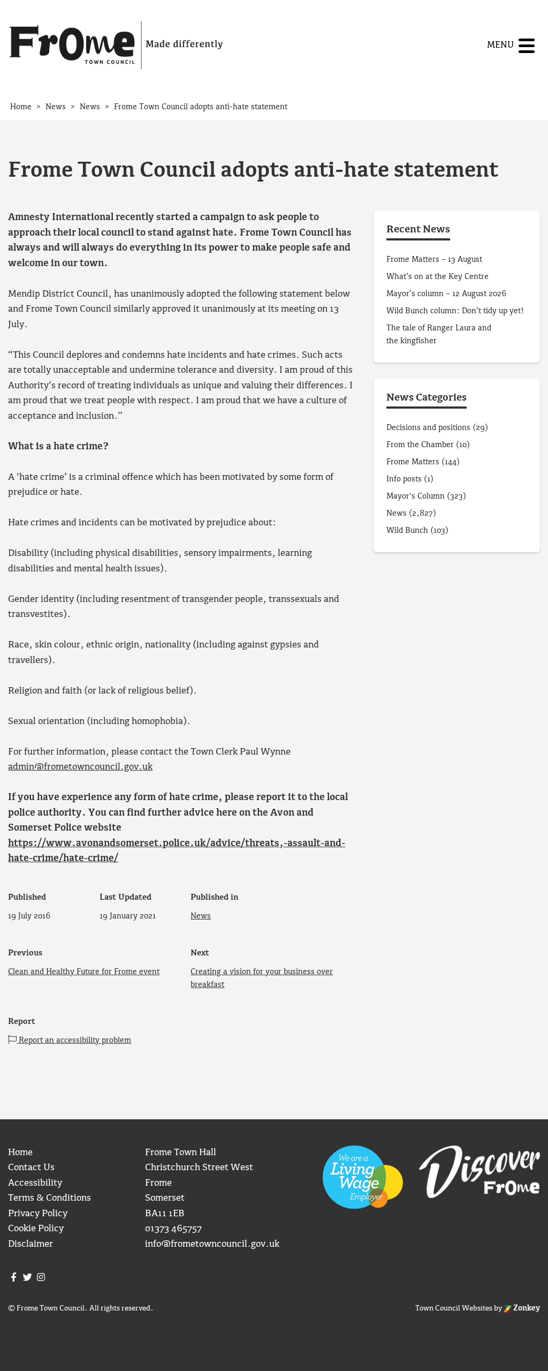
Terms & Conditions (49, 1198)
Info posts (404, 479)
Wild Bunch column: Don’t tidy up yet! (455, 311)
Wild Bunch (407, 530)
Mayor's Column (415, 496)
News (201, 916)
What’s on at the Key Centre (437, 277)
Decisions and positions (428, 428)
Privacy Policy (37, 1214)
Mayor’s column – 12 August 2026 (446, 294)
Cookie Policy (36, 1229)
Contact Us (31, 1168)
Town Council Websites (453, 1308)
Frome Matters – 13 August (434, 259)
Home (20, 1153)
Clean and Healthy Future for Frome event (83, 972)
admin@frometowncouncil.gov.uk (80, 767)
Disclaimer (30, 1244)
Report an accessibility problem (74, 1040)
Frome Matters (412, 462)
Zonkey (526, 1308)
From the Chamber (420, 445)
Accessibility (35, 1183)
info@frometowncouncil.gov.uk (212, 1244)
